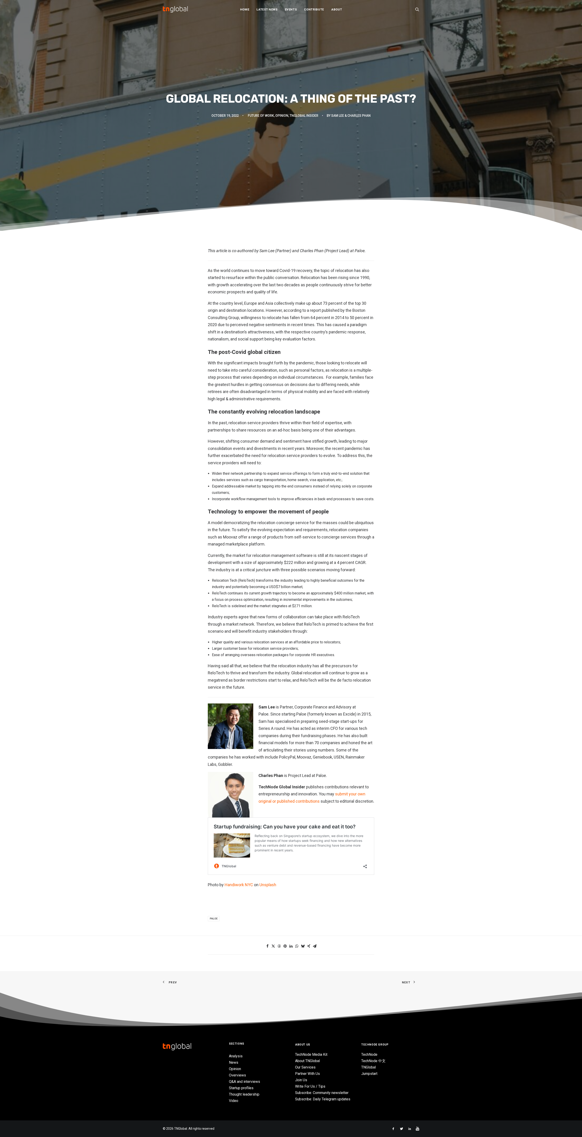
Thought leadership (244, 1094)
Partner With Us (307, 1073)
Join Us (301, 1080)
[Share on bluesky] (303, 946)
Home (244, 9)
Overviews (237, 1075)
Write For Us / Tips (310, 1086)
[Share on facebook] (267, 946)
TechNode (369, 1054)
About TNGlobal (307, 1061)
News (233, 1062)
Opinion (281, 115)
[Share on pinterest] (285, 946)
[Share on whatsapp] (297, 946)
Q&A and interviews (244, 1081)
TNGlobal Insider (304, 115)
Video (233, 1101)
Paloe (214, 918)
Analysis (236, 1056)
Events (291, 9)
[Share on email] (314, 946)
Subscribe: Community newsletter (322, 1093)
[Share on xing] (308, 946)
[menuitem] (245, 9)
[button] (417, 9)
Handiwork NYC (239, 884)
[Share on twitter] (273, 946)
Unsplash (267, 884)
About (336, 9)
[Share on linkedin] (291, 946)
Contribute (314, 9)
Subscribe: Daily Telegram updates (322, 1099)
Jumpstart (369, 1073)
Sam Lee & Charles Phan (351, 115)
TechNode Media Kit (311, 1054)
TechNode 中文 (373, 1061)
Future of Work (261, 115)
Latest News (266, 9)
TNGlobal (368, 1067)
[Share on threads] (279, 946)
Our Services (305, 1067)
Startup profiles (241, 1088)
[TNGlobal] (175, 9)
